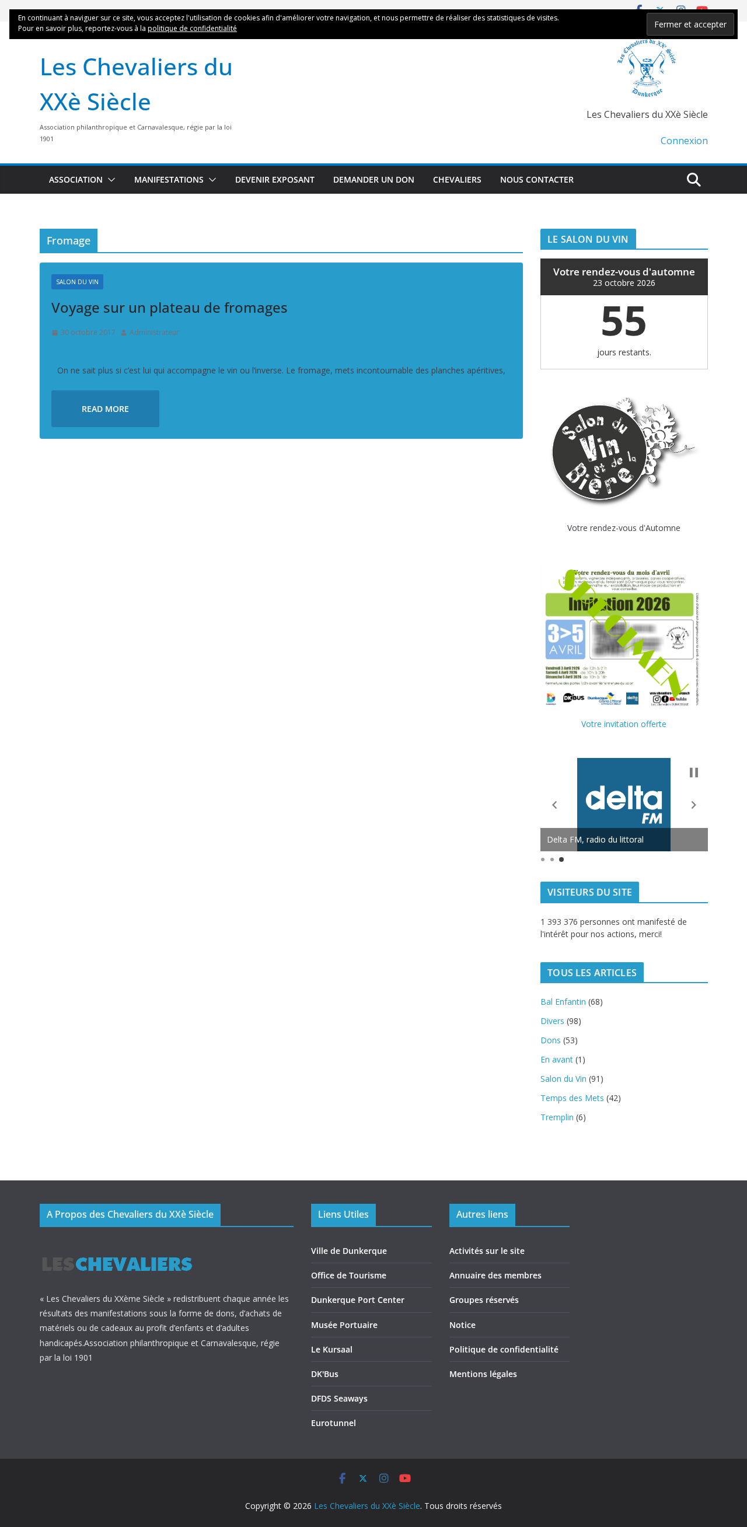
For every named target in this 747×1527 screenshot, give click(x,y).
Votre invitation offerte (623, 723)
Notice (462, 1324)
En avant (556, 1059)
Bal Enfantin (563, 1001)
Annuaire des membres (495, 1275)
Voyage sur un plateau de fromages (169, 307)
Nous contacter (537, 179)
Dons (550, 1040)
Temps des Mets (572, 1097)
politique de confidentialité (192, 28)
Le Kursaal (331, 1349)
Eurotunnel (333, 1422)
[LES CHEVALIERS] (117, 1246)
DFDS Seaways (339, 1398)
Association (76, 179)
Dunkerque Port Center (357, 1299)
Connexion (684, 140)
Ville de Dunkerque (349, 1250)
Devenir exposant (275, 179)
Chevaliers (457, 179)
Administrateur (154, 332)
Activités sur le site (487, 1250)
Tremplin (557, 1117)
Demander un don (373, 179)
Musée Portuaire (344, 1324)
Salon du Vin (77, 282)
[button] (109, 180)
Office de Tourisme (348, 1275)
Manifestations (169, 179)
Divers (552, 1020)
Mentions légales (483, 1373)
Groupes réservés (484, 1299)
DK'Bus (324, 1373)
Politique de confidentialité (503, 1349)
